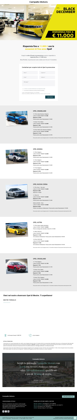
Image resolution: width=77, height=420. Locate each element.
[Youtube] (8, 411)
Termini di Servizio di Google (45, 93)
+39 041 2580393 (35, 335)
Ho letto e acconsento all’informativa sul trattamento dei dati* (34, 88)
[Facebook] (3, 411)
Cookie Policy (61, 418)
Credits (73, 417)
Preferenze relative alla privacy (69, 418)
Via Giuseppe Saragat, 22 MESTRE (14, 335)
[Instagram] (6, 411)
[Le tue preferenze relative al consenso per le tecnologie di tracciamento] (75, 418)
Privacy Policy (37, 93)
